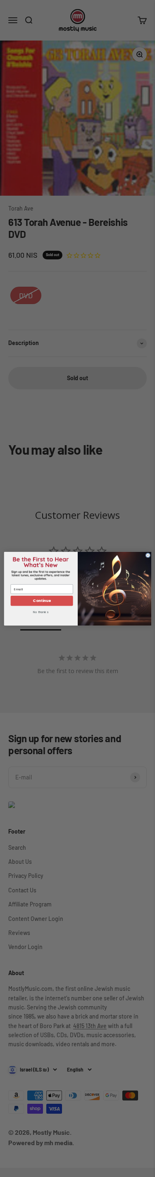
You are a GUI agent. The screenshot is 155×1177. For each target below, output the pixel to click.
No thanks (40, 612)
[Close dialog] (148, 555)
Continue (41, 600)
